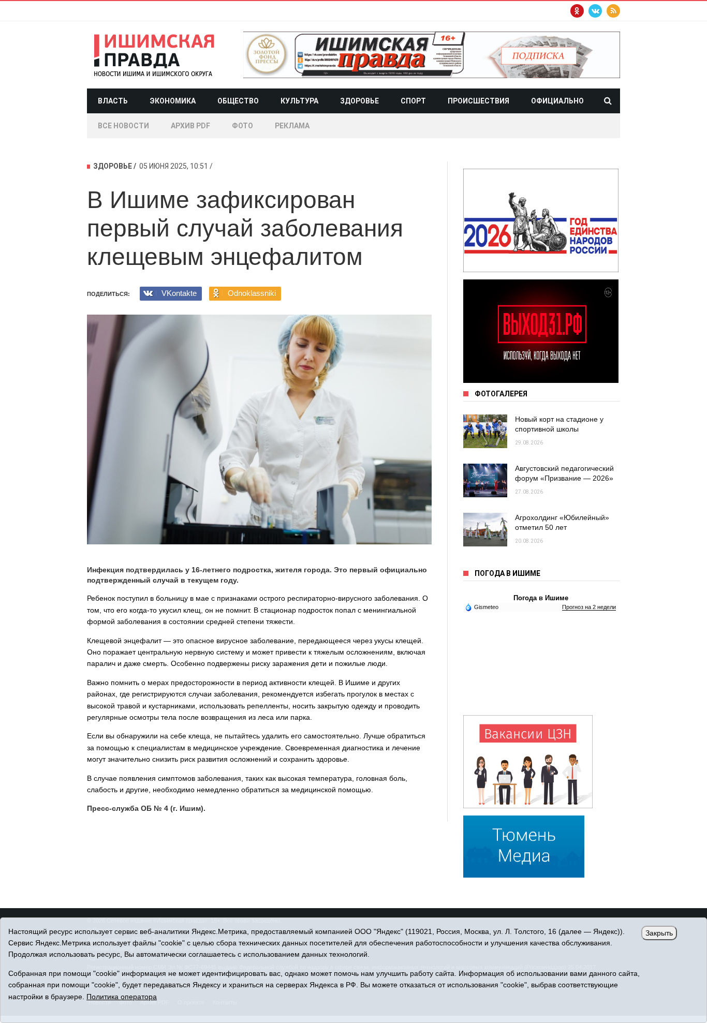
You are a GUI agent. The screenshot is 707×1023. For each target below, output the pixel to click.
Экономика (173, 101)
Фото (242, 126)
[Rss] (613, 11)
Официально (557, 101)
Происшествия (478, 101)
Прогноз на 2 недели (589, 607)
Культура (299, 101)
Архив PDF (190, 126)
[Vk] (595, 11)
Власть (113, 101)
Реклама (292, 126)
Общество (238, 101)
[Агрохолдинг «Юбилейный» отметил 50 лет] (485, 529)
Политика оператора (121, 996)
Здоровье (359, 101)
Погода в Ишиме (540, 598)
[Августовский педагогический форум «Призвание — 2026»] (485, 480)
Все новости (123, 126)
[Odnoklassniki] (577, 11)
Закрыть (659, 933)
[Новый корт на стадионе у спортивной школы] (485, 431)
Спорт (413, 101)
